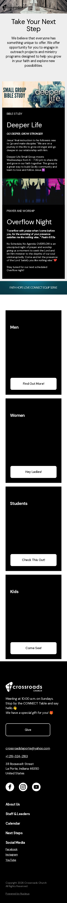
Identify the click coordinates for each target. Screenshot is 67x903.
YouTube (11, 860)
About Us (13, 804)
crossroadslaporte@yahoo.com (28, 748)
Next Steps (14, 833)
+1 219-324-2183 (17, 756)
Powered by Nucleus (17, 893)
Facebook (11, 849)
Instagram (12, 854)
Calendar (13, 823)
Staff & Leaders (18, 814)
